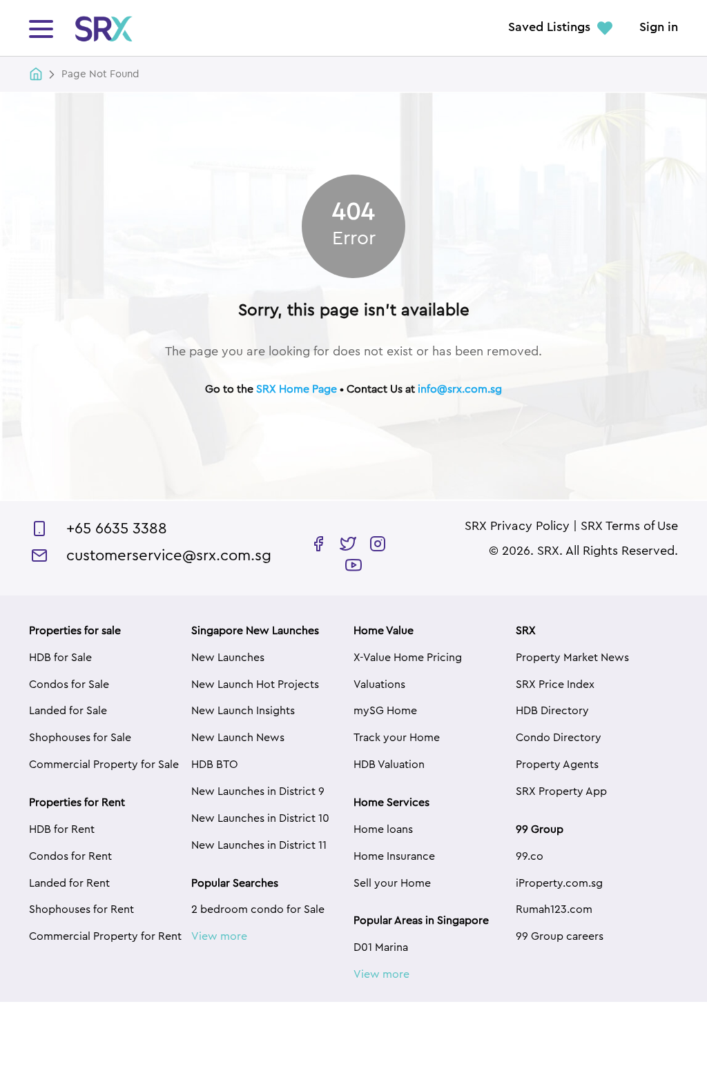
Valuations (379, 684)
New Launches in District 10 (260, 818)
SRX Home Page (296, 389)
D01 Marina (381, 947)
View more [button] (219, 936)
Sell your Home (392, 883)
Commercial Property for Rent (105, 936)
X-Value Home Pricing (408, 657)
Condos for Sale (69, 684)
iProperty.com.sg (559, 883)
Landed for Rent (69, 883)
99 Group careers (559, 936)
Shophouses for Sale (80, 737)
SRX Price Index (555, 684)
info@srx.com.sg (460, 389)
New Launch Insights (243, 710)
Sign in (658, 27)
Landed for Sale (68, 710)
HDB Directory (552, 710)
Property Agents (557, 764)
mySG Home (385, 710)
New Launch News (237, 737)
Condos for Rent (70, 856)
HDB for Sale (60, 657)
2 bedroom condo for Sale (258, 909)
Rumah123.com (554, 909)
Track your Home (397, 737)
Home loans (383, 829)
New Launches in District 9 (258, 791)
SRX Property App (561, 791)
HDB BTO (214, 764)
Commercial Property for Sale (104, 764)
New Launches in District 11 (259, 845)
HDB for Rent (62, 829)
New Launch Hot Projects (255, 684)
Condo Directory (558, 737)
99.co (529, 856)
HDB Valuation (389, 764)
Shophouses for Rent (81, 909)
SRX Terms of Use (629, 526)
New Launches (227, 657)
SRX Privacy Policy (517, 526)
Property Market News (572, 657)
